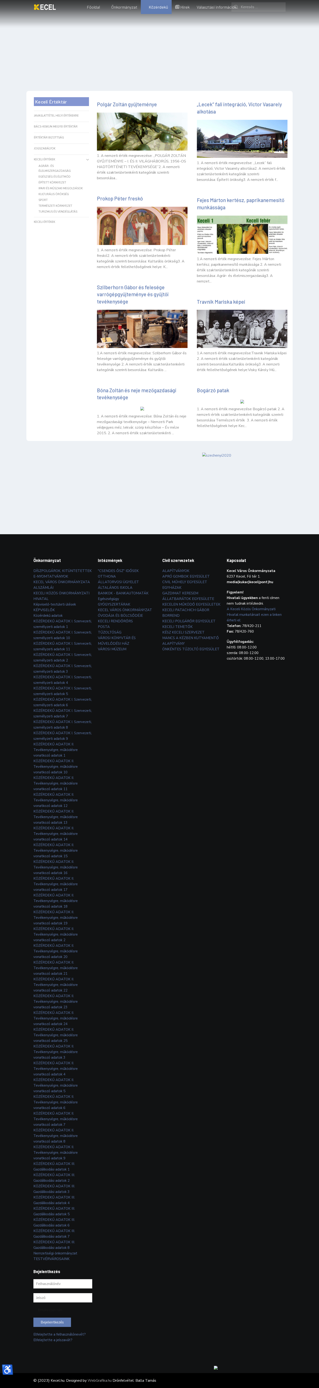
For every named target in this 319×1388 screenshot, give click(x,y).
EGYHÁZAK (171, 587)
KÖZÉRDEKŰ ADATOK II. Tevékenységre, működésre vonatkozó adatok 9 (55, 1153)
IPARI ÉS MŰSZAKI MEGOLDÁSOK (61, 188)
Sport (43, 200)
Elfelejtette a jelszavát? (52, 1340)
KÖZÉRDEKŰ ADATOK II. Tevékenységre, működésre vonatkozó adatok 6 (55, 1102)
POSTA (104, 626)
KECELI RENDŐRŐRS (115, 621)
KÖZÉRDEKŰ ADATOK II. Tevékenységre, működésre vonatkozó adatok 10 (55, 767)
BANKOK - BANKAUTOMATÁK (123, 593)
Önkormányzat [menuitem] (124, 7)
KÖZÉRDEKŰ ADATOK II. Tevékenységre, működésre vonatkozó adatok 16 (55, 867)
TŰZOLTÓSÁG (109, 632)
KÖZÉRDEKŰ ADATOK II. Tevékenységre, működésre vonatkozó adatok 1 (55, 750)
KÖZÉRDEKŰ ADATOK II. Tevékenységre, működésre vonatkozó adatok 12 (55, 800)
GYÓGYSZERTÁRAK (114, 604)
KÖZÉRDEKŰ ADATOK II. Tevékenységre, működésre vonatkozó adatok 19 (55, 918)
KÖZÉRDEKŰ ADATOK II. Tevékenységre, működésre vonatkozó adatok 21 (55, 968)
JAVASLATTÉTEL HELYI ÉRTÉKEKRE (56, 115)
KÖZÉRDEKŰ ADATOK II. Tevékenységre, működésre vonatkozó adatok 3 (55, 1052)
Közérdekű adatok (48, 615)
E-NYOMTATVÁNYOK (50, 576)
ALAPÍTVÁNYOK (175, 570)
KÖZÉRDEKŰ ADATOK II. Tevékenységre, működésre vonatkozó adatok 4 (55, 1069)
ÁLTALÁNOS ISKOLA (115, 587)
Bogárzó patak (213, 390)
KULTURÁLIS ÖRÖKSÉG (54, 194)
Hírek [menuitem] (185, 7)
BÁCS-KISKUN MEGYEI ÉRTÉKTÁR (56, 126)
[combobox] (258, 7)
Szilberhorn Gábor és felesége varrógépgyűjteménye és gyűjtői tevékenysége (133, 294)
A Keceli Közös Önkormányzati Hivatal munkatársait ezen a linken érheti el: (254, 615)
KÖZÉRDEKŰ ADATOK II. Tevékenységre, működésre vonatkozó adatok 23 (55, 1001)
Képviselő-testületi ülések (54, 604)
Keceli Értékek (44, 159)
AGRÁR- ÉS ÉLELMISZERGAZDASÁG (55, 168)
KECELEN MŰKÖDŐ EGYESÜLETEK (191, 604)
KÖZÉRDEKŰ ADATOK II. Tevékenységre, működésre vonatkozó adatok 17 (55, 884)
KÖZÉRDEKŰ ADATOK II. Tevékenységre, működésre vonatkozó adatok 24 (55, 1018)
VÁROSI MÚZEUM (112, 649)
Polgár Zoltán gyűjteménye (127, 104)
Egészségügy (108, 598)
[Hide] (312, 1362)
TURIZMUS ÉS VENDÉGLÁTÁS (58, 212)
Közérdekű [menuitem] (158, 7)
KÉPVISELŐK (44, 610)
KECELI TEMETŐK (177, 626)
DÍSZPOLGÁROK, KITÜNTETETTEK (62, 570)
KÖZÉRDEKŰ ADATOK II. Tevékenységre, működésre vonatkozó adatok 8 (55, 1136)
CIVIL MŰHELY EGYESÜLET (184, 582)
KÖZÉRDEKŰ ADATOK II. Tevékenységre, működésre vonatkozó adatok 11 (55, 783)
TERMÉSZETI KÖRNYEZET (55, 206)
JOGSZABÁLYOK (44, 148)
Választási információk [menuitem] (217, 7)
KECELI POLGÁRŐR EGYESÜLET (189, 621)
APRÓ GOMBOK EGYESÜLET (186, 576)
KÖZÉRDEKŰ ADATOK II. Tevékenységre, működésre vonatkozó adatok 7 (55, 1119)
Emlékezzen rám (50, 1310)
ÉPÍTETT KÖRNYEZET (52, 182)
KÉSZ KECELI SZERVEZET (183, 632)
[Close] (316, 1362)
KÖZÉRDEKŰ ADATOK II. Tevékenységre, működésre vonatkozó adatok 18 (55, 901)
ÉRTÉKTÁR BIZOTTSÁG (49, 137)
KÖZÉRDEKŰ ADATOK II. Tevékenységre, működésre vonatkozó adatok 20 (55, 951)
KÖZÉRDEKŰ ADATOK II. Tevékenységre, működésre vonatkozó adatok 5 (55, 1085)
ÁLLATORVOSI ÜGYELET (118, 582)
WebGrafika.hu (100, 1380)
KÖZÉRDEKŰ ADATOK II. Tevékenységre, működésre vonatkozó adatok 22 (55, 985)
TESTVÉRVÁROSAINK (51, 1259)
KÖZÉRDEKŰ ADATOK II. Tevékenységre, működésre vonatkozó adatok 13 (55, 817)
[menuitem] (45, 7)
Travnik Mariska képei (221, 302)
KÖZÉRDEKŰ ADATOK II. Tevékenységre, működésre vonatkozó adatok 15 (55, 850)
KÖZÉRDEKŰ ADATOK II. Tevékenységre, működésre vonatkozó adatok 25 (55, 1035)
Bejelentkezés (52, 1322)
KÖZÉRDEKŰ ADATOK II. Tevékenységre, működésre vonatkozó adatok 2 (55, 934)
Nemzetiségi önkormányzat (55, 1253)
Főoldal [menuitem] (93, 7)
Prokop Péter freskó (120, 198)
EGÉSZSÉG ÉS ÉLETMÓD (55, 177)
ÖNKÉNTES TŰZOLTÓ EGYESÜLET (191, 649)
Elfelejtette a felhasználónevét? (59, 1334)
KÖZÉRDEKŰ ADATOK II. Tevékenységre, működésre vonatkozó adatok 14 (55, 834)
